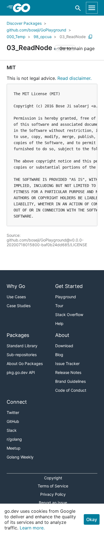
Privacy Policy (53, 494)
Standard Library (22, 345)
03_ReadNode (73, 36)
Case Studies (19, 305)
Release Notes (68, 372)
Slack (12, 430)
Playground (65, 296)
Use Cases (16, 296)
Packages (18, 335)
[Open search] (78, 8)
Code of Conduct (70, 390)
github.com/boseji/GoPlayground (36, 30)
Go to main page (76, 48)
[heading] (23, 7)
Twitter (13, 412)
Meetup (14, 448)
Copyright (53, 477)
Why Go (16, 286)
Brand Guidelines (70, 381)
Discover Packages (24, 23)
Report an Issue (53, 502)
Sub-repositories (22, 354)
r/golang (14, 439)
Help (59, 323)
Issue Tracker (67, 363)
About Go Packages (25, 363)
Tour (59, 305)
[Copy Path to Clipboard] (90, 36)
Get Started (69, 286)
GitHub (13, 421)
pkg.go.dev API (21, 372)
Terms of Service (53, 486)
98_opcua (43, 36)
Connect (17, 402)
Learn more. (32, 528)
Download (64, 345)
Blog (59, 354)
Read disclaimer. (74, 78)
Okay (91, 519)
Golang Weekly (20, 457)
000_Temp (16, 36)
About (62, 335)
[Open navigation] (91, 7)
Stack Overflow (69, 314)
